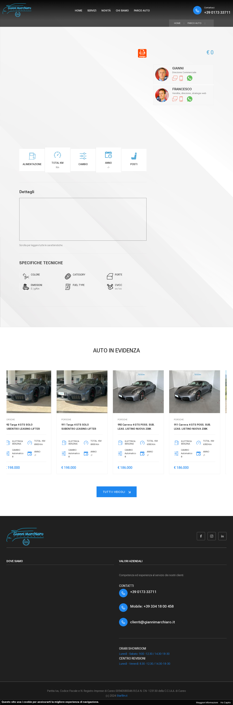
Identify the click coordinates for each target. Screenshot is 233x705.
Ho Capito (226, 702)
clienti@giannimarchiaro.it (152, 622)
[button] (221, 428)
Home (78, 10)
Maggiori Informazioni (207, 702)
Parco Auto (194, 23)
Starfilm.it (122, 695)
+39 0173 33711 (217, 12)
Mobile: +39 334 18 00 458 (152, 606)
